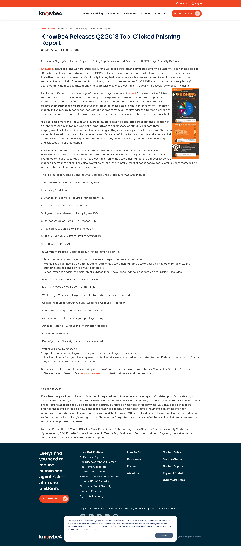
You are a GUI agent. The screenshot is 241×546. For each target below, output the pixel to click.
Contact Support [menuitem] (173, 466)
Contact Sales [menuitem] (172, 452)
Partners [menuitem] (132, 466)
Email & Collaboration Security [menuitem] (99, 476)
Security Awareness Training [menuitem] (98, 462)
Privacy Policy (94, 529)
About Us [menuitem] (133, 473)
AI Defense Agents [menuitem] (92, 457)
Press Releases (48, 29)
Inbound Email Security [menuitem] (94, 481)
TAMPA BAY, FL (52, 50)
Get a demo (49, 498)
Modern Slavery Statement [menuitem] (164, 508)
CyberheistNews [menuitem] (174, 480)
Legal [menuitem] (83, 508)
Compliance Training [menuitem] (93, 471)
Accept (164, 535)
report (132, 93)
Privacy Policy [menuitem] (96, 508)
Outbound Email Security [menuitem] (96, 486)
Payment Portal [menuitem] (173, 473)
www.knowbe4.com (93, 373)
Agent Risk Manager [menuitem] (93, 496)
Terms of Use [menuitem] (114, 508)
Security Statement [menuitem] (136, 508)
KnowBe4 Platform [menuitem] (92, 452)
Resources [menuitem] (134, 459)
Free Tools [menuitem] (134, 452)
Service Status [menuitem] (172, 459)
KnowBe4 (47, 68)
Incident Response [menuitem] (92, 491)
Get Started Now (183, 13)
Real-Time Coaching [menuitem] (93, 466)
